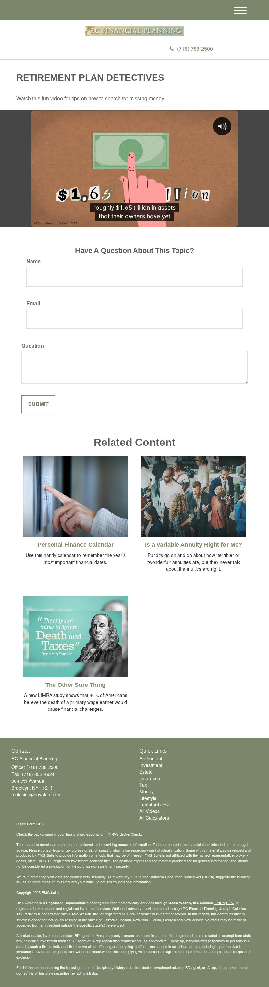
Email (33, 303)
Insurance (149, 778)
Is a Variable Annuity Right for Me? (193, 545)
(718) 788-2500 (195, 48)
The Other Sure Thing (75, 685)
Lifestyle (147, 798)
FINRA (219, 902)
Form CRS (35, 823)
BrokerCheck (130, 834)
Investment (150, 765)
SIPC (230, 902)
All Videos (149, 811)
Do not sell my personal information (123, 881)
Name (33, 261)
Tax (143, 785)
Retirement (150, 758)
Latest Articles (154, 804)
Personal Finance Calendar (76, 545)
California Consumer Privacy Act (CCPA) (181, 876)
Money (146, 791)
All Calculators (154, 817)
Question (32, 345)
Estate (146, 771)
